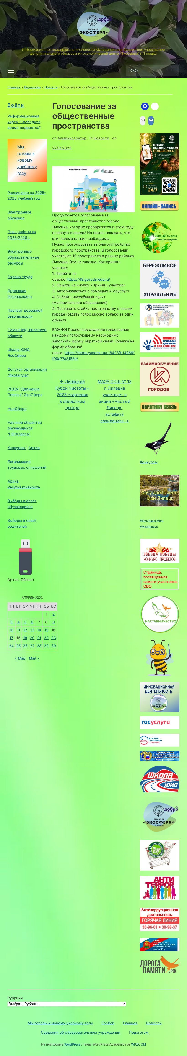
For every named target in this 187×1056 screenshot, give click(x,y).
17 (11, 637)
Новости (50, 87)
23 (53, 637)
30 (53, 645)
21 (39, 637)
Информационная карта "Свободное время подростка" (24, 122)
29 (46, 645)
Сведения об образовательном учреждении (80, 1032)
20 (32, 637)
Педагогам (32, 87)
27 (32, 645)
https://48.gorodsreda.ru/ (88, 279)
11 (18, 630)
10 (11, 630)
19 (25, 637)
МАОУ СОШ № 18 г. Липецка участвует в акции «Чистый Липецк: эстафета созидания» (115, 401)
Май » (34, 658)
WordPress (72, 1044)
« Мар (20, 658)
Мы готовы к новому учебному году (27, 159)
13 (32, 630)
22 (46, 637)
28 (39, 645)
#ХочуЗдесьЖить (152, 520)
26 (25, 645)
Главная (14, 87)
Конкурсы (17, 447)
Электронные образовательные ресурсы (23, 257)
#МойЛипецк (149, 526)
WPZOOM (138, 1044)
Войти (16, 105)
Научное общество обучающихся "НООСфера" (25, 428)
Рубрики (15, 998)
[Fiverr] (155, 106)
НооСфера (17, 408)
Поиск (173, 70)
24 (11, 645)
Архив (34, 447)
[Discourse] (145, 106)
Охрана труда (20, 277)
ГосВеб (108, 1023)
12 (25, 630)
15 (46, 630)
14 (39, 630)
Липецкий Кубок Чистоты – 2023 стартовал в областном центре (72, 394)
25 (18, 645)
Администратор (71, 138)
